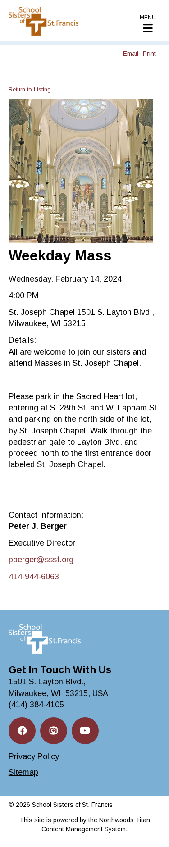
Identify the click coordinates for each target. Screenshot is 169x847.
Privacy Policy (34, 756)
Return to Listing (30, 89)
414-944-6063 (34, 576)
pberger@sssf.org (41, 559)
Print (149, 53)
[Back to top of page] (150, 826)
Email (130, 53)
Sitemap (23, 772)
